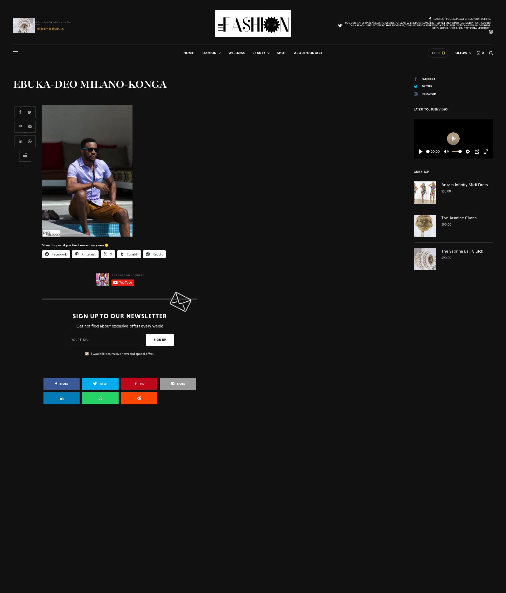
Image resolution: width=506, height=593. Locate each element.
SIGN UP (160, 340)
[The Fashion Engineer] (253, 23)
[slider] (428, 151)
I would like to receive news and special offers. (122, 353)
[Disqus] (253, 485)
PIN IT (122, 170)
